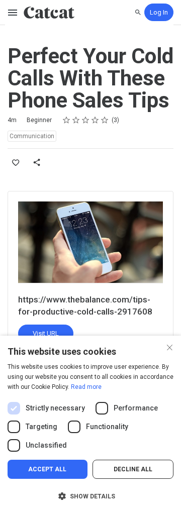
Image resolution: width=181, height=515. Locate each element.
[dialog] (90, 425)
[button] (90, 496)
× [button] (169, 346)
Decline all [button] (133, 469)
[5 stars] (105, 120)
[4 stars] (95, 120)
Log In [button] (159, 12)
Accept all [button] (47, 469)
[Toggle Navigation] (13, 13)
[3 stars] (85, 120)
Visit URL (46, 333)
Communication (32, 136)
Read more (86, 386)
